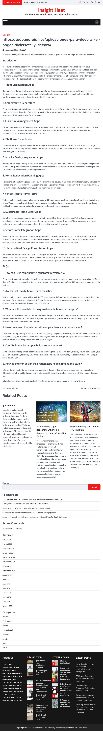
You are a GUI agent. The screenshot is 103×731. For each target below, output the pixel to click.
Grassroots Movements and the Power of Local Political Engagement (29, 513)
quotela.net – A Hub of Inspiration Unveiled (42, 664)
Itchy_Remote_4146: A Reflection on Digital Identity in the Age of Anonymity (32, 499)
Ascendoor (60, 727)
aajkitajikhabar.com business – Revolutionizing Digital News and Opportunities (43, 686)
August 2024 (7, 575)
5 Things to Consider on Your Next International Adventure (25, 504)
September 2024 (9, 571)
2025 (29, 727)
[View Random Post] (80, 2)
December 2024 (9, 557)
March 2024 (7, 597)
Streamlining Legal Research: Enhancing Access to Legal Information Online (51, 431)
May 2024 (6, 588)
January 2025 (8, 553)
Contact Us (34, 2)
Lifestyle (6, 634)
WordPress (82, 727)
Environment (8, 621)
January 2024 (8, 606)
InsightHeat (8, 667)
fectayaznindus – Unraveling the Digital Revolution (42, 708)
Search (6, 483)
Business (6, 35)
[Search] (97, 22)
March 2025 (7, 544)
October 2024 (8, 566)
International (8, 630)
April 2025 (7, 540)
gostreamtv (9, 405)
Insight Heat (51, 10)
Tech (4, 643)
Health (5, 626)
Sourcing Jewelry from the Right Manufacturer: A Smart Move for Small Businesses (35, 517)
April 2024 (7, 593)
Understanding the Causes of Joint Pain (84, 428)
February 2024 (8, 602)
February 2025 (8, 548)
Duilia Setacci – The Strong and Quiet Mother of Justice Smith (26, 508)
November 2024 (9, 562)
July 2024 (6, 579)
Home (25, 2)
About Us (43, 2)
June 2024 (7, 584)
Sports (5, 639)
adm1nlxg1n (9, 50)
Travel (5, 648)
